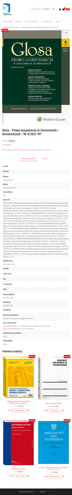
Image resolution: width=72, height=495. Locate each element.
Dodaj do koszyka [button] (54, 410)
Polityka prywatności (32, 21)
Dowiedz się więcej (19, 410)
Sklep (12, 27)
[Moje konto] (60, 9)
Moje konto (18, 21)
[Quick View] (11, 410)
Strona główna (7, 21)
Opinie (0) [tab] (45, 158)
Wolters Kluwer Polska (46, 150)
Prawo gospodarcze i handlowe (29, 150)
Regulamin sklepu (46, 21)
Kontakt (57, 21)
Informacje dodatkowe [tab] (28, 158)
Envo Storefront (49, 492)
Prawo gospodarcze (17, 150)
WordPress (36, 492)
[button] (66, 33)
